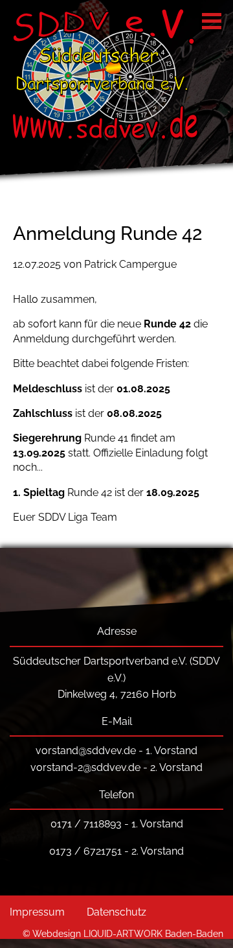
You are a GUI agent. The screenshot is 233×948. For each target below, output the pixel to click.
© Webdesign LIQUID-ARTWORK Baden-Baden (123, 933)
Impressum (37, 912)
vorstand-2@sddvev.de (85, 767)
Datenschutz (116, 912)
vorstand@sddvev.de (86, 750)
